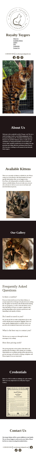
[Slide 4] (23, 267)
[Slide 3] (19, 267)
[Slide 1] (12, 267)
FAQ (14, 44)
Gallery (15, 42)
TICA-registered (23, 136)
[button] (4, 253)
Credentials (16, 46)
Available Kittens (18, 40)
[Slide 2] (16, 267)
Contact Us (16, 48)
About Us (16, 39)
